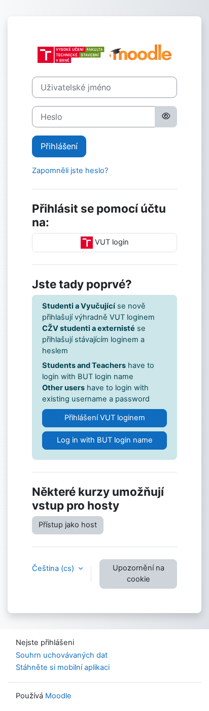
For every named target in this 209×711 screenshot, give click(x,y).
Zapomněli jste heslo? (70, 170)
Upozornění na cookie (138, 573)
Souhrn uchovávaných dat (62, 655)
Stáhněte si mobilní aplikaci (63, 667)
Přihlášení (59, 146)
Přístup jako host (68, 524)
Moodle (58, 695)
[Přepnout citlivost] (166, 116)
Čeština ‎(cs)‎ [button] (54, 568)
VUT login (111, 242)
